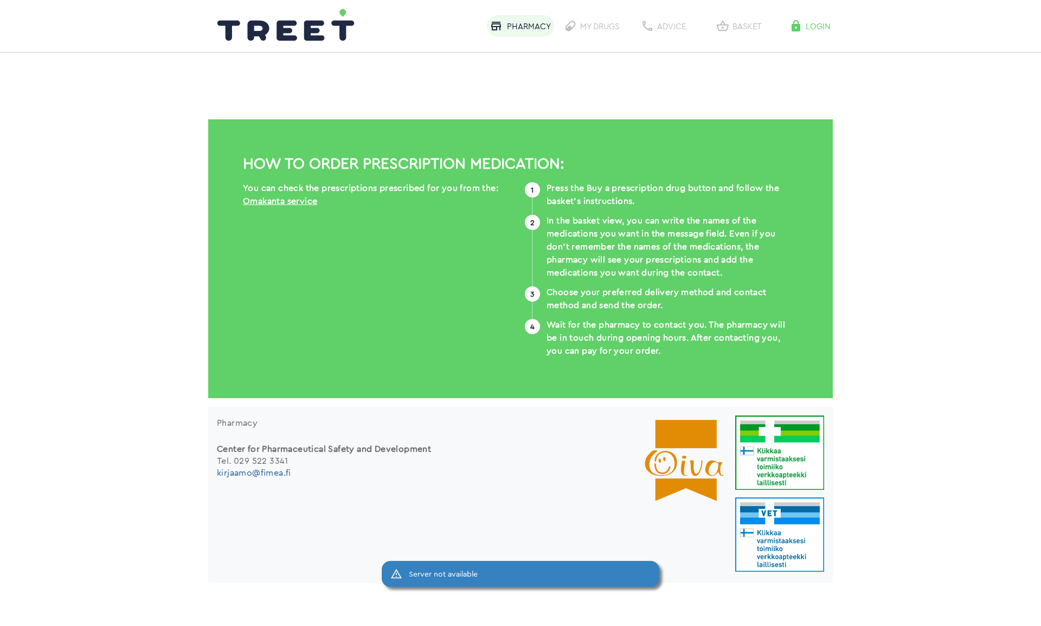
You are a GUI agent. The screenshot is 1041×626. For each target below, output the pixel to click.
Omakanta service (280, 200)
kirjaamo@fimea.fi (254, 472)
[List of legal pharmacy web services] (779, 454)
